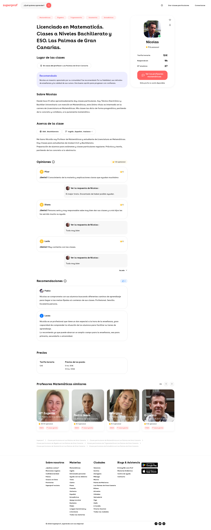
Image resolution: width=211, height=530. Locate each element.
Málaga (97, 477)
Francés (73, 488)
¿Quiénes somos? (52, 468)
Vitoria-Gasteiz (100, 509)
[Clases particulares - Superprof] (10, 5)
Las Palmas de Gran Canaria (105, 485)
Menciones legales (53, 471)
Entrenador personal (78, 474)
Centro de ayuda (124, 474)
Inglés (72, 471)
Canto (72, 482)
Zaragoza (97, 474)
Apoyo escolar (75, 500)
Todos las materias (77, 515)
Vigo (95, 500)
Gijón (96, 503)
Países (48, 477)
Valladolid (98, 497)
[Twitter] (159, 523)
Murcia (96, 479)
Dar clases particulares (178, 5)
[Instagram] (163, 523)
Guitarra (73, 491)
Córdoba (97, 494)
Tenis (72, 479)
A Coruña (97, 506)
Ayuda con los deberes (78, 477)
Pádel (72, 506)
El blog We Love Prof (125, 468)
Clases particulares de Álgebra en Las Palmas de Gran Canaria (60, 443)
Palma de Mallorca (101, 482)
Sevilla (96, 471)
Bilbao (96, 488)
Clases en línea (52, 479)
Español (73, 494)
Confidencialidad (52, 474)
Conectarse (200, 5)
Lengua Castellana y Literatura (78, 510)
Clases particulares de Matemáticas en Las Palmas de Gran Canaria (115, 440)
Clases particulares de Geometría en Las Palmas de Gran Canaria (61, 446)
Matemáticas (75, 468)
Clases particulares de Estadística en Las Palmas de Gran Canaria (113, 446)
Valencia (97, 468)
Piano (72, 485)
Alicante (97, 491)
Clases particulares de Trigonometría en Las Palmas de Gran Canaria (112, 443)
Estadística (74, 497)
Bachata (73, 503)
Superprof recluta (53, 485)
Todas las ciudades (101, 512)
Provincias (50, 482)
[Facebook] (156, 523)
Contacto (121, 477)
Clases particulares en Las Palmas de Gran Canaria (67, 440)
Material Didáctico (125, 471)
